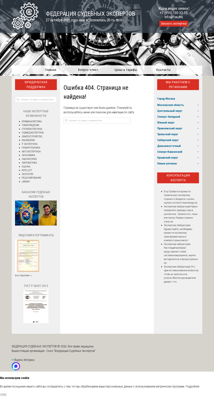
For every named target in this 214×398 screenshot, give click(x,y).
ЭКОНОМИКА (28, 155)
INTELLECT (27, 170)
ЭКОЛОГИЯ (27, 174)
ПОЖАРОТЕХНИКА (31, 147)
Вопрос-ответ (88, 70)
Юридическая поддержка (36, 84)
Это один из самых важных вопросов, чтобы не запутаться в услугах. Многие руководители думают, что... (181, 274)
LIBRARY (26, 181)
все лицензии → (23, 275)
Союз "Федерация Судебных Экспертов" (70, 351)
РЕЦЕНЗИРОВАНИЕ (31, 177)
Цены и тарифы (126, 70)
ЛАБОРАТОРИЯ (29, 159)
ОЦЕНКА (26, 166)
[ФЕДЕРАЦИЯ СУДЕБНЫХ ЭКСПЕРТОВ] (25, 28)
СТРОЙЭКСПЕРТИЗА (32, 128)
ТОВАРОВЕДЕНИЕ (30, 125)
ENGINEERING (28, 140)
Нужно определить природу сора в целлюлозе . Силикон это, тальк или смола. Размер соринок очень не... (181, 214)
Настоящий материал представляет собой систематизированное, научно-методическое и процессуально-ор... (181, 255)
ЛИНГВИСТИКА (29, 162)
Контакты (163, 70)
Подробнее (192, 386)
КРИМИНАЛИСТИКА (32, 121)
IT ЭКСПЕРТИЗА (29, 144)
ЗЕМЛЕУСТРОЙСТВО (32, 136)
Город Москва (166, 98)
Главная (50, 70)
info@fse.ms (174, 17)
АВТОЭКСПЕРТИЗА (31, 151)
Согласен (3, 394)
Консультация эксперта (178, 177)
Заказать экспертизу (174, 23)
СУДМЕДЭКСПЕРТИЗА (33, 132)
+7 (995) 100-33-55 (174, 13)
